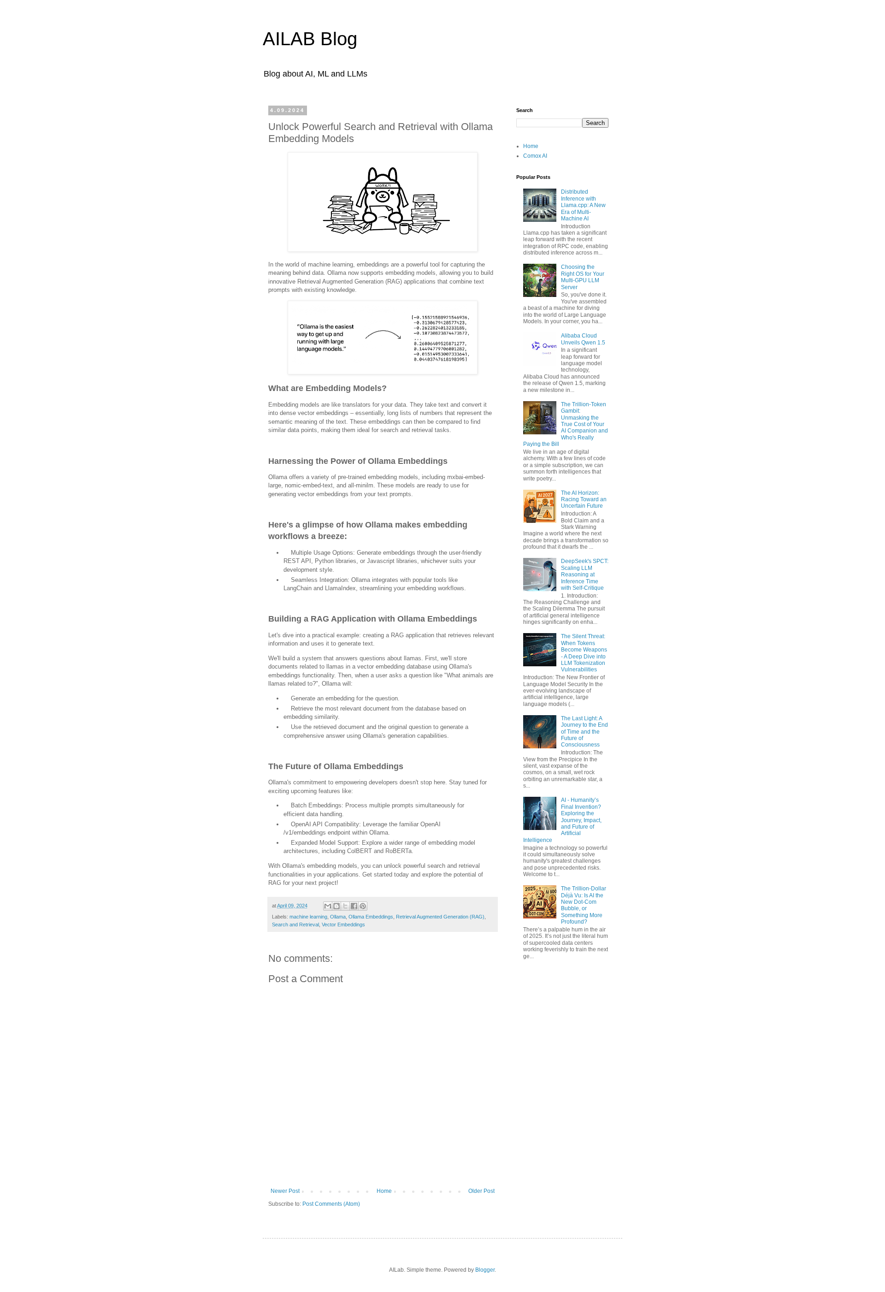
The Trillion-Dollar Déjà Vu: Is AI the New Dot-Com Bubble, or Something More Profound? (583, 905)
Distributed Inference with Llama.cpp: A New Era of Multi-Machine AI (583, 205)
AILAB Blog (310, 39)
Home (384, 1191)
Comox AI (535, 156)
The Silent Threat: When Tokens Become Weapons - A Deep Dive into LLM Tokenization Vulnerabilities (584, 653)
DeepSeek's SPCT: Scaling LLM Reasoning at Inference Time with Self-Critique (584, 574)
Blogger (485, 1270)
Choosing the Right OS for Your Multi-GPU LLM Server (582, 277)
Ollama (338, 916)
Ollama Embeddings (370, 916)
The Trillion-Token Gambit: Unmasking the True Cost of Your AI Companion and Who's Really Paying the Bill (565, 424)
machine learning (308, 916)
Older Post (481, 1191)
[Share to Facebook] (354, 906)
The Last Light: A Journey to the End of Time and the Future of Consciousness (584, 731)
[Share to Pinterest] (362, 906)
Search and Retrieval (295, 924)
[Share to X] (345, 906)
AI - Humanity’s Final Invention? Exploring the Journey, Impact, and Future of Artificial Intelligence (562, 820)
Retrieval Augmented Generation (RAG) (440, 916)
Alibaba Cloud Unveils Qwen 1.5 (583, 338)
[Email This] (327, 906)
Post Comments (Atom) (331, 1204)
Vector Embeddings (343, 924)
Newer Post (285, 1191)
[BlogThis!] (336, 906)
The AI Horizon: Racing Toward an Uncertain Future (584, 500)
